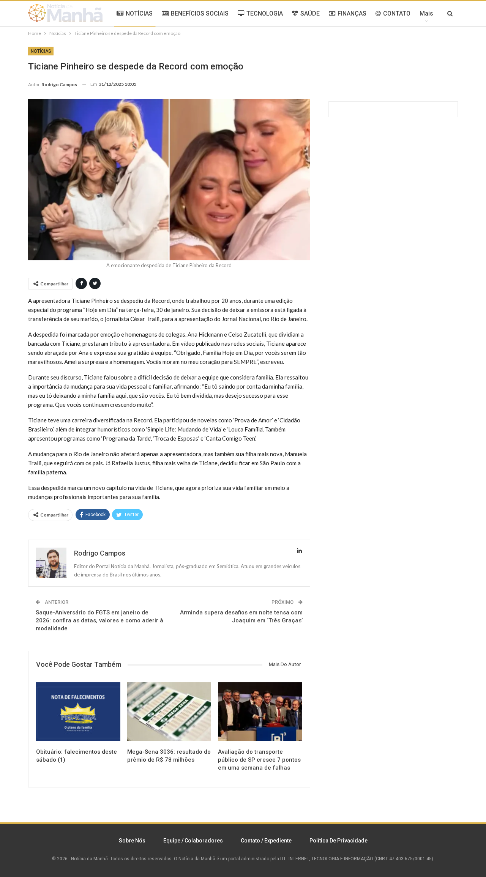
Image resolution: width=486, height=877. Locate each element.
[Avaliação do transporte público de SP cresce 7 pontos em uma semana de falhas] (260, 711)
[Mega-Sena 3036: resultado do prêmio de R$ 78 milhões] (169, 711)
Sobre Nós (132, 841)
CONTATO (396, 13)
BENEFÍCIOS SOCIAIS (200, 13)
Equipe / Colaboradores (193, 841)
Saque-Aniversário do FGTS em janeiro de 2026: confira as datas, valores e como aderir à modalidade (99, 620)
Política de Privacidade (338, 841)
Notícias (41, 51)
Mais (426, 13)
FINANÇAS (352, 13)
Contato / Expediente (266, 841)
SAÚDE (310, 13)
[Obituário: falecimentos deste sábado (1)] (78, 711)
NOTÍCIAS (139, 13)
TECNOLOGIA (264, 13)
